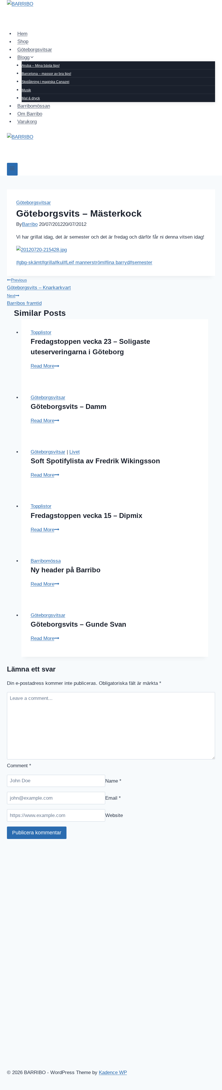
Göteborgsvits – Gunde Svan (78, 624)
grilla (48, 262)
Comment (19, 765)
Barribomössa (46, 561)
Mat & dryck (31, 98)
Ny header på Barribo (66, 570)
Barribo (30, 224)
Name (113, 780)
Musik (26, 90)
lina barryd (117, 262)
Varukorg (27, 121)
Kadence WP (113, 1072)
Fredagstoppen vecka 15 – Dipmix (86, 515)
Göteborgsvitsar (34, 49)
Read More (45, 366)
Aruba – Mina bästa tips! (41, 66)
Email (113, 798)
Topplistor (41, 332)
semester (141, 262)
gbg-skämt (29, 262)
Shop (22, 42)
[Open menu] (12, 169)
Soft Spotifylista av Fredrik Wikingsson (95, 461)
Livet (74, 452)
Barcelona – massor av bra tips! (46, 74)
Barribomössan (33, 106)
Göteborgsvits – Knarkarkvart (39, 284)
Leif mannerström (84, 262)
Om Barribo (29, 114)
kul (59, 262)
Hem (22, 33)
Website (114, 815)
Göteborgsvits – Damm (68, 406)
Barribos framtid (24, 300)
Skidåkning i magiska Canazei (45, 82)
